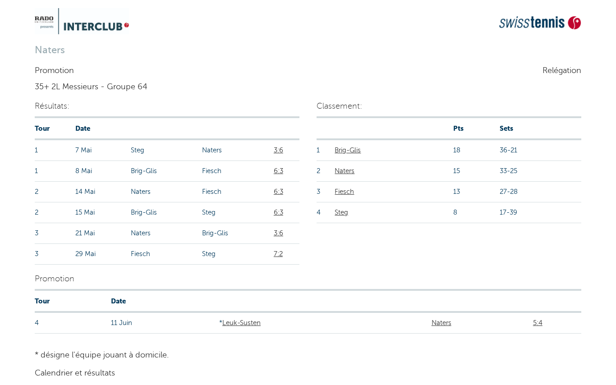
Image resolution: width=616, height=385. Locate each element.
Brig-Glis (348, 150)
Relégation (561, 70)
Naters (344, 170)
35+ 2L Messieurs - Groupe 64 (91, 86)
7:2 (278, 253)
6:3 (278, 170)
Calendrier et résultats (75, 372)
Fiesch (344, 191)
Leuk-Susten (241, 322)
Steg (341, 212)
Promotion (54, 70)
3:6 (278, 150)
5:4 (537, 322)
